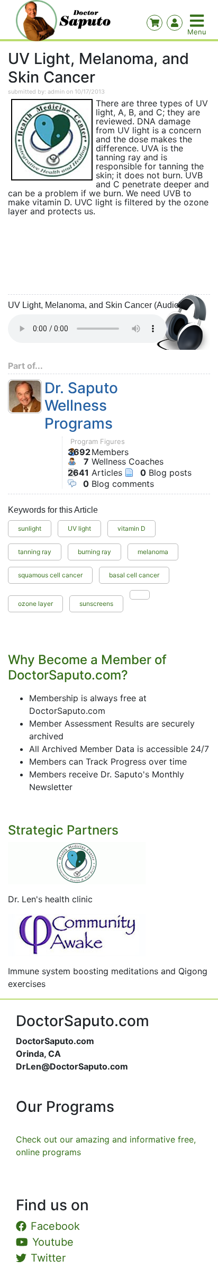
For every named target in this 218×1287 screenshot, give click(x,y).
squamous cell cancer (50, 575)
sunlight (29, 528)
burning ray (94, 552)
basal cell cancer (134, 575)
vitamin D (131, 528)
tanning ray (34, 552)
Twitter (48, 1258)
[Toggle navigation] (198, 21)
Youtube (53, 1242)
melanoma (153, 552)
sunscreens (96, 604)
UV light (79, 528)
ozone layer (35, 604)
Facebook (55, 1226)
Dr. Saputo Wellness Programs (81, 405)
